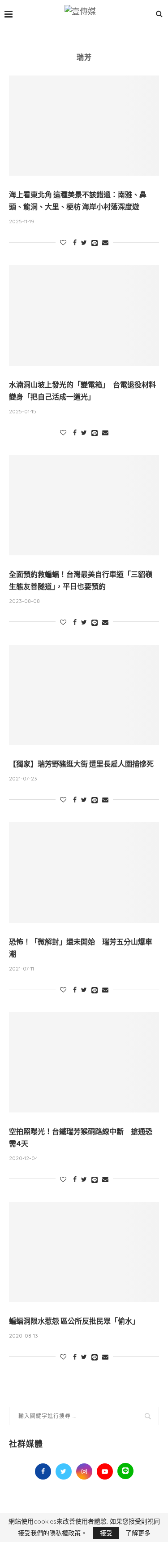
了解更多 (138, 1533)
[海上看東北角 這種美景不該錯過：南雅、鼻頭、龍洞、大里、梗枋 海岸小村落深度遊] (84, 125)
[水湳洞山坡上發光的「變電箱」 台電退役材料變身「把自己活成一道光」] (84, 315)
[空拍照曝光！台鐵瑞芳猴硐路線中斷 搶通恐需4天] (84, 1062)
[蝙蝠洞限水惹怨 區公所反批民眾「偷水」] (84, 1252)
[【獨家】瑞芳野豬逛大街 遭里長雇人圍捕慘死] (84, 695)
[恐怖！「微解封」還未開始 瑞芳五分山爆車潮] (84, 872)
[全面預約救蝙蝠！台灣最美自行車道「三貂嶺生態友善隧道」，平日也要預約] (84, 505)
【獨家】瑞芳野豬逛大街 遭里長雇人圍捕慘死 (81, 764)
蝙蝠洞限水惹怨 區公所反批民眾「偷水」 (74, 1321)
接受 (106, 1533)
